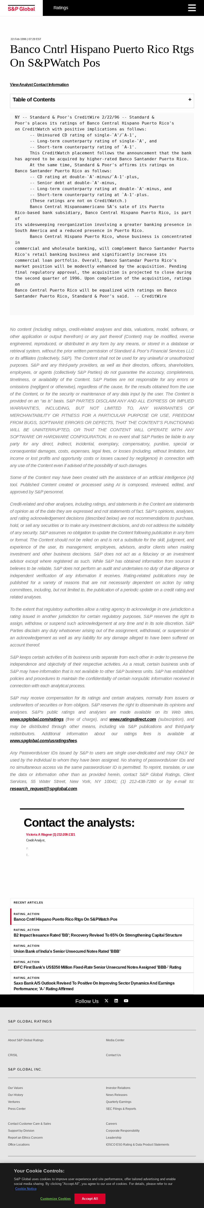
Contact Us (113, 1055)
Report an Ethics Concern (25, 1137)
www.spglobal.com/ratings (36, 719)
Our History (15, 1095)
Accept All (90, 1199)
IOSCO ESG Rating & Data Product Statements (137, 1144)
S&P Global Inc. (25, 1069)
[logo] (21, 8)
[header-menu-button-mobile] (192, 8)
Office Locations (19, 1144)
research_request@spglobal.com (43, 788)
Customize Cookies (55, 1199)
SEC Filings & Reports (121, 1109)
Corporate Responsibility (123, 1130)
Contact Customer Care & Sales (29, 1123)
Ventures (14, 1102)
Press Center (17, 1109)
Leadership (113, 1137)
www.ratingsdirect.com (132, 719)
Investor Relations (118, 1088)
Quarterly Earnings (118, 1102)
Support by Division (21, 1130)
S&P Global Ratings (30, 1021)
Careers (111, 1123)
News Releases (116, 1095)
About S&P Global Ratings (26, 1040)
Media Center (115, 1040)
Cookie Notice (26, 1189)
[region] (102, 1185)
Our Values (15, 1088)
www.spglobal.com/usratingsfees (43, 740)
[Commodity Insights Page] (107, 1001)
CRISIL (13, 1055)
